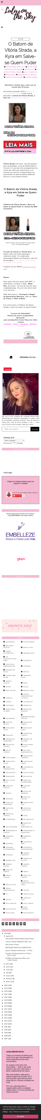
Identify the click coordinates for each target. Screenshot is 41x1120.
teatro (26, 890)
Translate (19, 443)
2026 (6, 933)
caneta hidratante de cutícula (26, 696)
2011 (6, 1027)
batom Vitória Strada (12, 72)
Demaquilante (29, 653)
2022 (6, 994)
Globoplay (27, 660)
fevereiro (9, 978)
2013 (6, 1021)
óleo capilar (11, 909)
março (8, 976)
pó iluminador (11, 827)
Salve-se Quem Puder (14, 77)
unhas (8, 899)
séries (25, 871)
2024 (6, 988)
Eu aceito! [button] (20, 1116)
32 (28, 334)
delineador (10, 718)
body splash (11, 690)
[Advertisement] (20, 599)
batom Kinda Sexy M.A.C (15, 67)
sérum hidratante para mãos (28, 882)
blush (25, 687)
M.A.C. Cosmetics (30, 72)
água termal (28, 903)
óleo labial (10, 913)
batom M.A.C (29, 69)
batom (8, 687)
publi (25, 815)
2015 (6, 1015)
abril (7, 972)
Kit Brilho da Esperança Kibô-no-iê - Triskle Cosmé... (18, 959)
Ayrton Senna (28, 642)
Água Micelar (11, 903)
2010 (6, 1030)
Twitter (15, 324)
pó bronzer (10, 819)
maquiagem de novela (27, 75)
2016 (6, 1012)
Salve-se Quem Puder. (20, 98)
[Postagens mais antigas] (28, 358)
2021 (6, 997)
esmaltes (9, 735)
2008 (6, 1036)
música (8, 793)
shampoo (9, 843)
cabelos (9, 698)
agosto (8, 936)
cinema (8, 701)
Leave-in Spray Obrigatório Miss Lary (18, 941)
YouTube (21, 326)
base (25, 683)
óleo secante (28, 913)
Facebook (7, 324)
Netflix (26, 672)
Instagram (24, 324)
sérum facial (11, 884)
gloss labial (11, 757)
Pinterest (33, 324)
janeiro (8, 981)
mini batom (27, 776)
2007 (6, 1038)
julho (8, 964)
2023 (6, 991)
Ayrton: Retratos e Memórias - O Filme (19, 950)
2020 (6, 1000)
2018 (6, 1006)
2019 (6, 1003)
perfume (9, 799)
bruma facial (28, 690)
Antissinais (10, 642)
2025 (6, 985)
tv (7, 894)
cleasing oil (28, 701)
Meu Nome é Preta (12, 944)
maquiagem (10, 75)
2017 (6, 1009)
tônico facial (28, 894)
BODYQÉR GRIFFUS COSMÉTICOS (18, 947)
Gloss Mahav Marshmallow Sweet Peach (20, 939)
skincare (9, 855)
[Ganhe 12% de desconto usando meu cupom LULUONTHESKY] (20, 567)
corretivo (27, 705)
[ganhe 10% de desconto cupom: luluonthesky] (20, 548)
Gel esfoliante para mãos (9, 658)
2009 (6, 1033)
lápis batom (10, 772)
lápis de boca (28, 772)
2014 (6, 1018)
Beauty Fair (28, 647)
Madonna (27, 666)
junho (8, 967)
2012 (6, 1024)
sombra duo (10, 860)
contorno (10, 705)
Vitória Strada (31, 77)
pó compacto (28, 819)
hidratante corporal (27, 756)
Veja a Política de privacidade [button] (19, 1112)
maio (8, 970)
